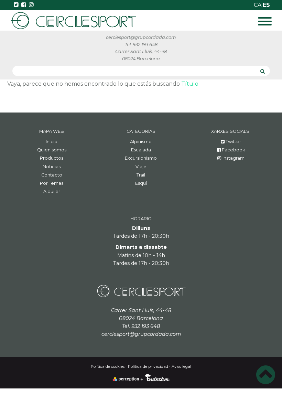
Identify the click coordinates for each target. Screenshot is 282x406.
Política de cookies (107, 366)
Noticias (52, 166)
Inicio (51, 141)
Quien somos (51, 149)
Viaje (141, 166)
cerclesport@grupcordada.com (141, 37)
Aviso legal (181, 366)
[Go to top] (265, 375)
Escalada (141, 149)
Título (189, 84)
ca (258, 5)
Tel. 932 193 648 (141, 44)
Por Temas (51, 183)
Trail (141, 175)
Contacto (51, 175)
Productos (51, 158)
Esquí (141, 183)
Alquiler (51, 191)
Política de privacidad (148, 366)
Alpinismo (141, 141)
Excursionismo (141, 158)
